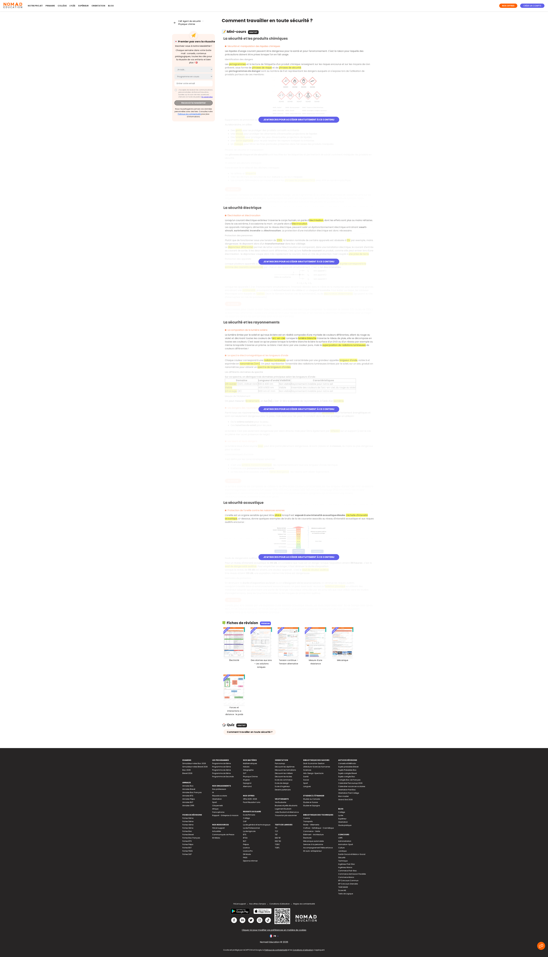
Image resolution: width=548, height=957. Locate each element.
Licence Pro (248, 851)
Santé (305, 776)
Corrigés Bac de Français (349, 780)
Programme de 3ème (221, 773)
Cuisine (306, 818)
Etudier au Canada (311, 799)
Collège (62, 5)
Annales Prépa (188, 799)
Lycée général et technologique (256, 824)
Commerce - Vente (311, 831)
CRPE (340, 838)
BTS (244, 834)
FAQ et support (218, 828)
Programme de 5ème (221, 766)
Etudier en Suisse (310, 802)
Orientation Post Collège (348, 793)
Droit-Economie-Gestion (314, 763)
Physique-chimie (186, 24)
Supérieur (83, 5)
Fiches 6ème (187, 818)
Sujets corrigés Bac (346, 776)
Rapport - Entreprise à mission (225, 815)
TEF (276, 834)
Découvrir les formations (285, 770)
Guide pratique (344, 825)
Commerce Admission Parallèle (352, 874)
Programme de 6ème (221, 763)
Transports (308, 821)
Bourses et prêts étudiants (286, 805)
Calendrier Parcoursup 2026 (350, 783)
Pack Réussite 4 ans (251, 802)
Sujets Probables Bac (347, 770)
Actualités (216, 831)
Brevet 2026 (187, 773)
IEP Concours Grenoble (348, 884)
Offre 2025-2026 (250, 799)
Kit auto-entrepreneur (312, 851)
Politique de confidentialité (189, 114)
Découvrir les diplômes (285, 766)
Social (306, 780)
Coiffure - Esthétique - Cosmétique (318, 828)
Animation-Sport (345, 844)
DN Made (247, 854)
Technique (342, 861)
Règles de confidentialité (304, 904)
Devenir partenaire (283, 789)
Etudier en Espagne (311, 805)
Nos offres (508, 5)
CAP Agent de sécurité (189, 21)
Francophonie (218, 812)
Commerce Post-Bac (347, 870)
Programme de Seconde (223, 776)
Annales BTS (187, 795)
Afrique (215, 809)
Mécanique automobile (313, 841)
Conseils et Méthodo (347, 763)
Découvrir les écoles (283, 776)
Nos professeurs (219, 789)
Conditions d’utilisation (303, 950)
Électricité (307, 838)
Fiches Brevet (188, 834)
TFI (276, 828)
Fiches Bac (187, 831)
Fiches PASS (187, 851)
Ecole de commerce (283, 780)
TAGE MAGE (343, 887)
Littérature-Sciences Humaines (316, 766)
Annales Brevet (188, 789)
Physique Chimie (250, 776)
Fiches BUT (187, 847)
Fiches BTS (187, 841)
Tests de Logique (345, 893)
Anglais (246, 780)
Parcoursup (280, 763)
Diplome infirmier (250, 861)
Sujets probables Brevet (348, 766)
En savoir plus (207, 97)
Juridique (342, 851)
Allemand (247, 786)
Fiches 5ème (187, 821)
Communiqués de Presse (223, 834)
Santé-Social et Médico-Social (351, 854)
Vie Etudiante (280, 802)
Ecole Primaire (249, 815)
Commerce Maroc (346, 877)
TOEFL (277, 847)
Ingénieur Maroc (345, 867)
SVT (244, 773)
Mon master (343, 796)
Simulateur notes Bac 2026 (194, 763)
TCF (276, 831)
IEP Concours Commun (348, 880)
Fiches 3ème (187, 828)
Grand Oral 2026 (345, 799)
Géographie (248, 770)
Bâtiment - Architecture (313, 834)
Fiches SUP (187, 854)
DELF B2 (278, 841)
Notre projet (35, 5)
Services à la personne (313, 844)
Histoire (246, 766)
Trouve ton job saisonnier (286, 815)
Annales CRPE (188, 805)
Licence (246, 847)
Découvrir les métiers (284, 773)
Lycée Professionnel (251, 828)
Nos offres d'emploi (257, 904)
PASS (245, 857)
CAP (244, 821)
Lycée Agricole (249, 831)
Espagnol (247, 783)
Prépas (246, 844)
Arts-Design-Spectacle (313, 773)
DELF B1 (278, 838)
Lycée (72, 5)
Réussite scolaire (219, 795)
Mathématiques (250, 763)
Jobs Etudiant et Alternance (287, 812)
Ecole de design (282, 783)
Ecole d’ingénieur (282, 786)
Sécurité (341, 857)
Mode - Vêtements (311, 824)
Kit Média (216, 838)
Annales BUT (187, 802)
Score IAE (342, 890)
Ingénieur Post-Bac (346, 864)
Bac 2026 (186, 770)
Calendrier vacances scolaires (351, 786)
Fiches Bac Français (191, 838)
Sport (214, 802)
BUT (244, 841)
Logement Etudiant (283, 809)
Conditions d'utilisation (279, 904)
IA (213, 792)
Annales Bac (188, 786)
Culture (341, 847)
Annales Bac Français (192, 792)
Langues (307, 786)
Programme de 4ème (221, 770)
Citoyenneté (217, 805)
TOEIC (277, 844)
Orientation (98, 5)
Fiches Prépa (187, 844)
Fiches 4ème (187, 824)
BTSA (245, 838)
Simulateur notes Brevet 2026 (195, 766)
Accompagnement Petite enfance (318, 847)
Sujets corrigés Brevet (347, 773)
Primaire (50, 5)
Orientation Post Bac (347, 789)
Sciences (307, 770)
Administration (344, 841)
